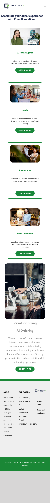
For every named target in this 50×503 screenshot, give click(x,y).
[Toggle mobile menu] (45, 6)
